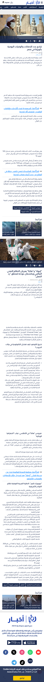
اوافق (22, 678)
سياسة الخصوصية (12, 671)
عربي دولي (38, 54)
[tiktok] (22, 662)
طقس (6, 7)
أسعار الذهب (32, 7)
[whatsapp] (30, 652)
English (7, 2)
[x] (13, 652)
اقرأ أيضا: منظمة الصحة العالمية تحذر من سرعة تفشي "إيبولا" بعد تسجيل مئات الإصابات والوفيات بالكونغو (22, 475)
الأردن (25, 7)
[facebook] (5, 652)
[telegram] (14, 662)
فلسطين (13, 7)
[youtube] (38, 652)
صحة (19, 7)
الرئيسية (41, 7)
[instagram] (22, 652)
